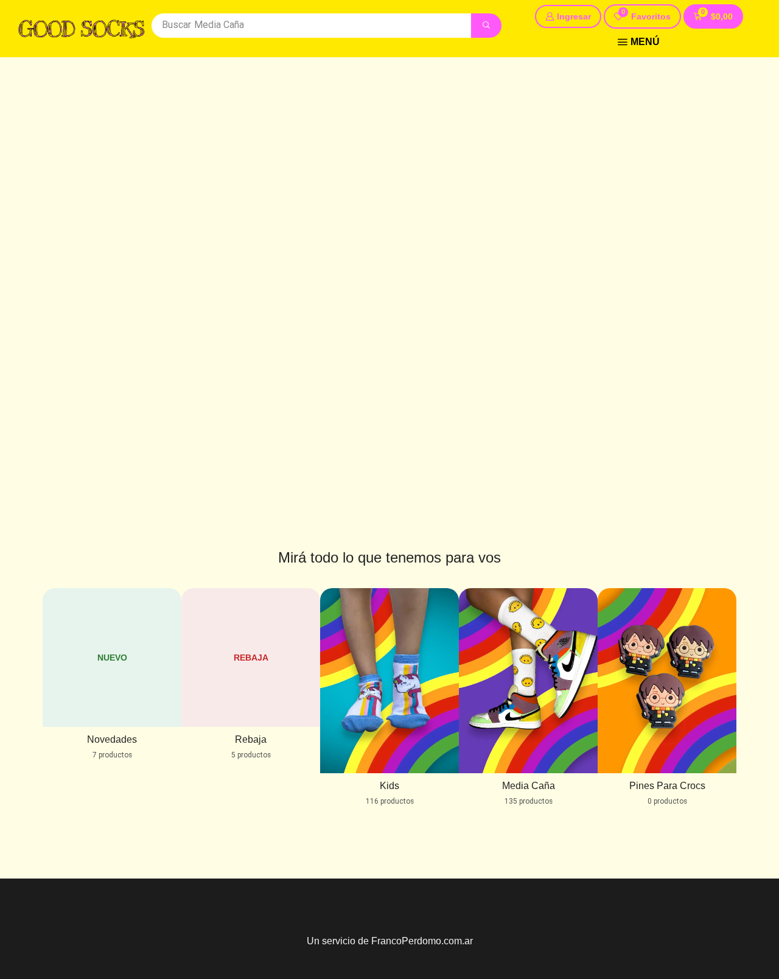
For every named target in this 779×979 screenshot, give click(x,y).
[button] (642, 16)
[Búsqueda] (486, 25)
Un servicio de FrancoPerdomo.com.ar (390, 941)
